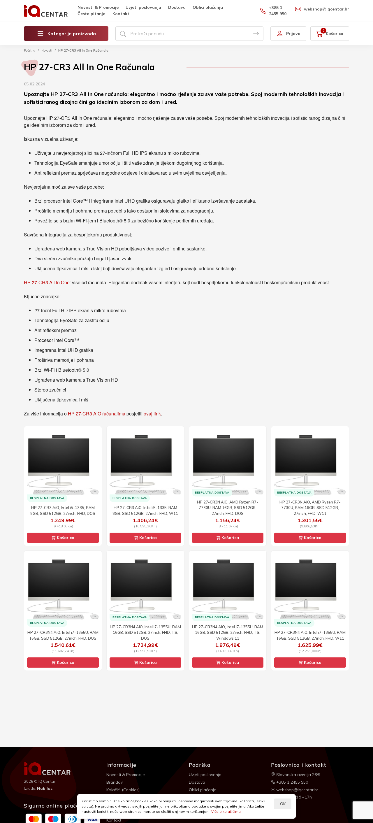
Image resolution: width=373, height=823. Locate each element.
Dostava (177, 7)
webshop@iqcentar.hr (326, 9)
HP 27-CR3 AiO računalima (96, 413)
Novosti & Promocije (98, 7)
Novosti (46, 50)
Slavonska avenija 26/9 (297, 774)
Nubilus (44, 788)
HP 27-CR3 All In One (47, 282)
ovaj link (152, 413)
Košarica (65, 537)
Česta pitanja (91, 13)
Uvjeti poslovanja (143, 7)
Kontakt (120, 13)
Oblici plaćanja (208, 7)
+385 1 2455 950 (277, 10)
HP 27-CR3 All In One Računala (83, 50)
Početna (29, 50)
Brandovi (115, 782)
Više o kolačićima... (227, 811)
